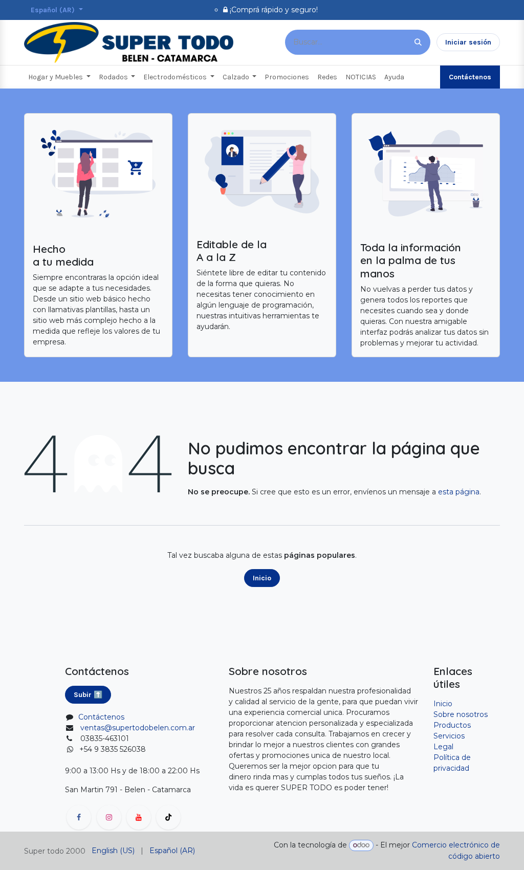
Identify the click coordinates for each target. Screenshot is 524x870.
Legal (443, 746)
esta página (458, 491)
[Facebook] (79, 817)
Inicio (262, 578)
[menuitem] (59, 77)
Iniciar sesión (468, 42)
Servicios (449, 736)
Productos (452, 725)
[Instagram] (109, 817)
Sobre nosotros (460, 714)
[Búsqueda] (418, 42)
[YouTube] (138, 817)
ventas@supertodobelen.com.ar (137, 727)
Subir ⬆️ (88, 694)
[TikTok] (168, 817)
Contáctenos (470, 77)
